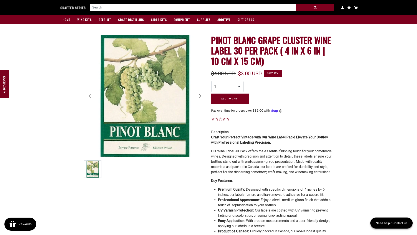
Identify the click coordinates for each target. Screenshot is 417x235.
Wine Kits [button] (84, 19)
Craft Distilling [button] (131, 19)
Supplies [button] (203, 19)
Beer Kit (105, 19)
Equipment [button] (182, 19)
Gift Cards (245, 19)
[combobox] (193, 8)
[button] (356, 7)
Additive (223, 19)
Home (66, 19)
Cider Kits (159, 19)
